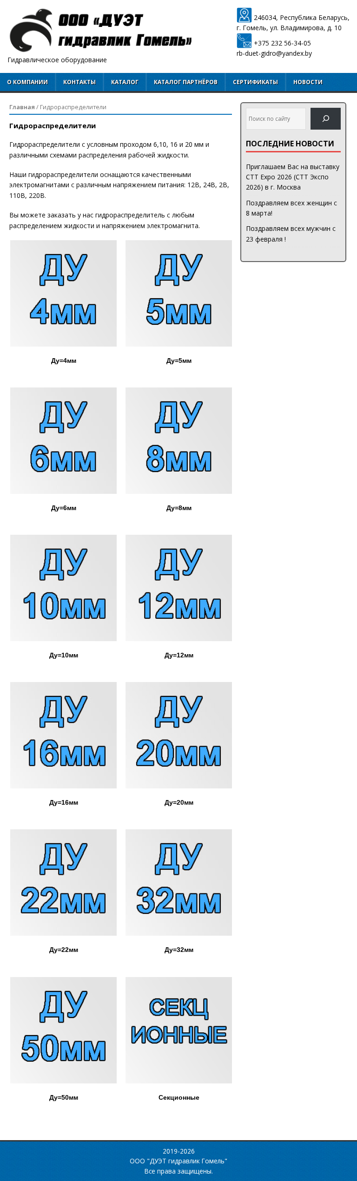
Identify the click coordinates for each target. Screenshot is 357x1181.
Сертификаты (255, 82)
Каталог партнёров (186, 82)
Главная (22, 107)
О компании (27, 82)
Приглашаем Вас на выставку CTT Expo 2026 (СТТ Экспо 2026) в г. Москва (292, 177)
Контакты (79, 82)
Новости (308, 82)
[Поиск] (326, 119)
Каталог (125, 82)
